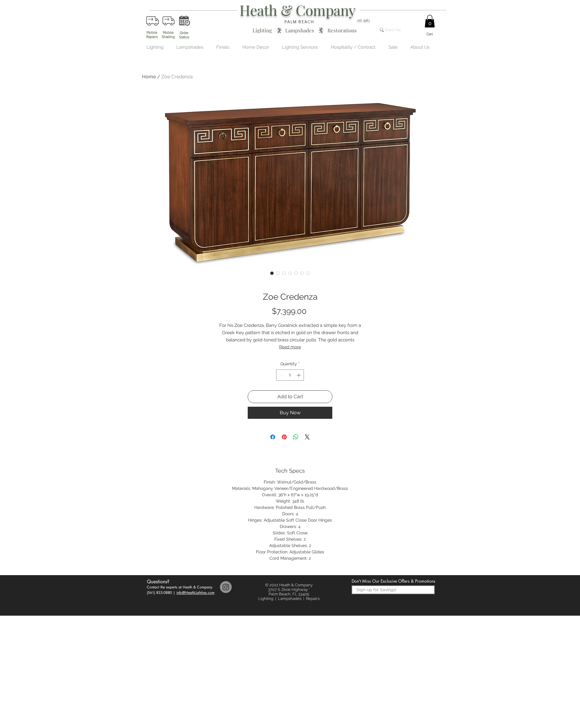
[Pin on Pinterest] (284, 437)
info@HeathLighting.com (195, 592)
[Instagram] (226, 587)
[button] (429, 21)
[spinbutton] (290, 375)
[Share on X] (307, 437)
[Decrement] (281, 375)
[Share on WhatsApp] (295, 437)
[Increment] (299, 375)
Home (149, 77)
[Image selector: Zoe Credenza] (272, 273)
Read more (290, 346)
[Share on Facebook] (272, 437)
